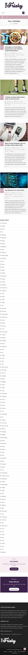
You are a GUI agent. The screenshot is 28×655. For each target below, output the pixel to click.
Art (2, 231)
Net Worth (4, 458)
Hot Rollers (4, 396)
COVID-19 (4, 290)
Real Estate (4, 478)
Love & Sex (4, 422)
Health (3, 378)
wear (9, 105)
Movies (3, 446)
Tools (3, 528)
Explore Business (14, 589)
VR (2, 549)
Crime (3, 293)
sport (6, 105)
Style (3, 508)
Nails (3, 455)
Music (3, 452)
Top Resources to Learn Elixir (14, 190)
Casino (3, 264)
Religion (3, 487)
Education (20, 53)
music (15, 149)
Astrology (4, 234)
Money (3, 440)
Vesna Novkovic (9, 101)
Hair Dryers (4, 370)
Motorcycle (4, 443)
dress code (17, 103)
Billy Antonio (8, 53)
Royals (3, 490)
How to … (4, 399)
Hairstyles (4, 375)
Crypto (3, 296)
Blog (3, 249)
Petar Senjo (8, 192)
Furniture (4, 334)
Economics (4, 308)
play (24, 103)
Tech (19, 147)
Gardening (4, 346)
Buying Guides (5, 255)
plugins (23, 149)
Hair (3, 364)
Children (3, 273)
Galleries (4, 337)
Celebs (3, 270)
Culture (3, 299)
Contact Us (10, 651)
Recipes (3, 481)
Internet (3, 405)
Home (3, 390)
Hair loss (4, 373)
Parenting (4, 464)
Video (3, 546)
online (19, 149)
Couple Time (4, 287)
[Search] (23, 13)
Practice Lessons (12, 56)
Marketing (4, 431)
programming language (18, 196)
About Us (5, 651)
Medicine (4, 434)
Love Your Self (5, 425)
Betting (3, 243)
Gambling (4, 340)
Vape (3, 540)
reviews (7, 151)
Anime (3, 229)
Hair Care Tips (5, 367)
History (3, 384)
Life (2, 417)
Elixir (19, 194)
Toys (3, 531)
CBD (3, 267)
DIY (2, 305)
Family (3, 320)
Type (3, 537)
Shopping (4, 496)
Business (4, 252)
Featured (4, 326)
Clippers (3, 278)
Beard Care (4, 237)
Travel (3, 534)
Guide (3, 358)
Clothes (3, 281)
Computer (4, 284)
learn (10, 196)
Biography (4, 246)
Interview (4, 408)
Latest (15, 651)
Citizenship (4, 276)
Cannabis (4, 258)
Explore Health (14, 569)
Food (3, 328)
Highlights (4, 381)
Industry (3, 402)
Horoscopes (4, 393)
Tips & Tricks (4, 525)
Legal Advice (4, 414)
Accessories (4, 223)
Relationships (5, 484)
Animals (3, 226)
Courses (18, 54)
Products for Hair (5, 475)
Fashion (3, 323)
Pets (3, 469)
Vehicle (3, 543)
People (3, 467)
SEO (3, 493)
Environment (4, 317)
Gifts (3, 349)
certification (12, 54)
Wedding (4, 552)
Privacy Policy (14, 653)
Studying (4, 505)
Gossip (3, 355)
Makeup (3, 428)
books (11, 194)
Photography (4, 472)
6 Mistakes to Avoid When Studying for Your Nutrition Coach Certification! (13, 48)
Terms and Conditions (22, 651)
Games (3, 343)
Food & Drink (4, 331)
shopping (12, 151)
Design (3, 302)
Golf (21, 103)
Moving (3, 449)
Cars (3, 261)
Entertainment (5, 314)
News (3, 461)
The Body (4, 519)
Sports (21, 101)
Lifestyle (3, 420)
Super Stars (4, 511)
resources (7, 198)
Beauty (3, 240)
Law (3, 411)
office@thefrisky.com (8, 631)
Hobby (3, 387)
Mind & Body (4, 437)
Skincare (4, 499)
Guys (3, 361)
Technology (4, 517)
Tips (22, 147)
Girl (2, 352)
